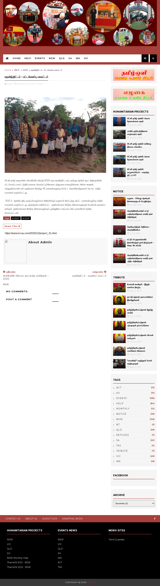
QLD (62, 58)
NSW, (40, 83)
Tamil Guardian (117, 539)
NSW (52, 58)
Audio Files (49, 518)
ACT (118, 387)
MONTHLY (123, 408)
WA (78, 58)
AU (118, 392)
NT (118, 424)
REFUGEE (122, 435)
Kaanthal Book (72, 518)
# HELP (15, 218)
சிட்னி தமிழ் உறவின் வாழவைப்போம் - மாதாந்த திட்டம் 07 (138, 172)
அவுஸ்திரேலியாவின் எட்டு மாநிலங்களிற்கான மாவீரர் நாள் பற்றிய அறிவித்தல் (140, 258)
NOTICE (121, 414)
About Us (31, 518)
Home (17, 58)
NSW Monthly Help (17, 558)
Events (40, 58)
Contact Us (13, 518)
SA (70, 58)
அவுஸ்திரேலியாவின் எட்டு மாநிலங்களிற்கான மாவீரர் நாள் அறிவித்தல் (140, 214)
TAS (118, 445)
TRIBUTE (122, 450)
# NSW (26, 218)
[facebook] (154, 519)
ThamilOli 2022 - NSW (19, 567)
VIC (86, 58)
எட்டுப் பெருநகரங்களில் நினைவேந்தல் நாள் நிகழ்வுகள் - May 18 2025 (140, 242)
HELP (27, 58)
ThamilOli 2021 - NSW (18, 562)
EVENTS (121, 398)
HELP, (34, 83)
